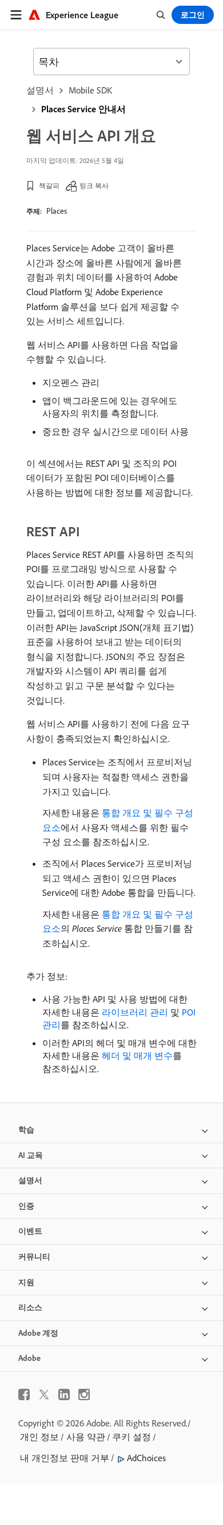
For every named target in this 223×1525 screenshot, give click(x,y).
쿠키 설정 (131, 1436)
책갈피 (49, 185)
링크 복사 (94, 185)
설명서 (40, 90)
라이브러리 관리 (135, 1012)
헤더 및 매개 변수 (137, 1055)
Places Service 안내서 (83, 109)
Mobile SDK (90, 90)
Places (56, 211)
